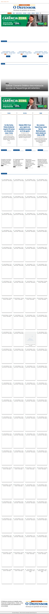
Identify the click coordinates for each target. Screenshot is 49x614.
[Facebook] (36, 1)
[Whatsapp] (41, 1)
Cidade (3, 83)
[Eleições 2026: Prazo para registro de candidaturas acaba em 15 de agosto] (25, 120)
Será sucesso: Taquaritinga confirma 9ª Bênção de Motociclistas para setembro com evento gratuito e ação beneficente (30, 163)
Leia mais (8, 56)
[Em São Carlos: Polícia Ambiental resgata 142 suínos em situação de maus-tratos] (9, 120)
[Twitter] (43, 1)
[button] (40, 13)
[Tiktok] (47, 1)
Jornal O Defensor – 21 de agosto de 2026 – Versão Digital (24, 52)
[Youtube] (45, 1)
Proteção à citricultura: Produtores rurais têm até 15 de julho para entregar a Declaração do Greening (6, 162)
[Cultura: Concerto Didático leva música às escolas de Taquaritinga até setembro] (24, 78)
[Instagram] (38, 1)
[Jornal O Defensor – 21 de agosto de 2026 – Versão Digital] (24, 46)
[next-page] (25, 58)
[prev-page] (23, 58)
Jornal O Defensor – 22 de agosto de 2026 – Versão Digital (8, 52)
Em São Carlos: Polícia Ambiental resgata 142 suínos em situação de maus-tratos (9, 129)
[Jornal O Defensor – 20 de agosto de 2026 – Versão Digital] (41, 46)
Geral (5, 54)
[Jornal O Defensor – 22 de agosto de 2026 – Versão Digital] (8, 46)
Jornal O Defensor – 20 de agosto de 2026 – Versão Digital (41, 52)
